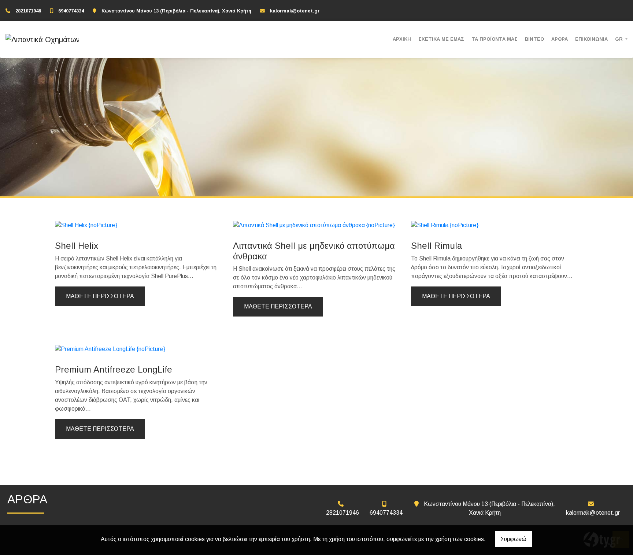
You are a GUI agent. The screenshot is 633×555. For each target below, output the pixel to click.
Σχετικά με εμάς (441, 39)
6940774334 (71, 11)
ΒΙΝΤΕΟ (534, 39)
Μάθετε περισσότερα (100, 296)
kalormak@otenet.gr (295, 11)
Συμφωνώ (513, 539)
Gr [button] (619, 39)
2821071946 (28, 11)
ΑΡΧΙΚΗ (402, 39)
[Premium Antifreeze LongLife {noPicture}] (110, 348)
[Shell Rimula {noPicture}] (444, 225)
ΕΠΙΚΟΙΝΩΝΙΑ (591, 39)
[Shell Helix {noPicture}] (86, 225)
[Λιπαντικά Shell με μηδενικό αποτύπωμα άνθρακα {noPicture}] (314, 225)
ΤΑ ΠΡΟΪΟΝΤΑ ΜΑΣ (494, 39)
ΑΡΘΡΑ (559, 39)
